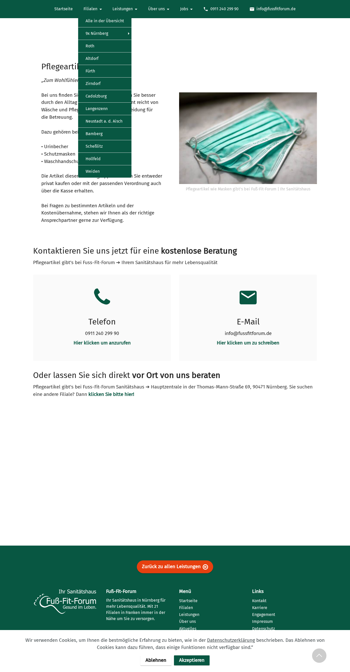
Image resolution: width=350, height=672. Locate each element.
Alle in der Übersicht (105, 20)
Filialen (90, 8)
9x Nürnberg (97, 33)
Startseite (63, 8)
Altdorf (92, 58)
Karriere (259, 607)
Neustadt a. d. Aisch (104, 121)
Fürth (90, 71)
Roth (90, 46)
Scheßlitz (94, 146)
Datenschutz (263, 628)
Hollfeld (93, 158)
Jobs (184, 8)
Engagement (263, 614)
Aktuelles (187, 628)
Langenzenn (97, 108)
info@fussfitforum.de (276, 8)
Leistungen (122, 8)
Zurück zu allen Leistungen (171, 566)
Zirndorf (93, 83)
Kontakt (259, 600)
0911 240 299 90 (224, 8)
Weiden (93, 171)
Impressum (262, 621)
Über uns (156, 8)
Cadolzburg (96, 96)
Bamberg (94, 133)
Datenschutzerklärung (231, 640)
